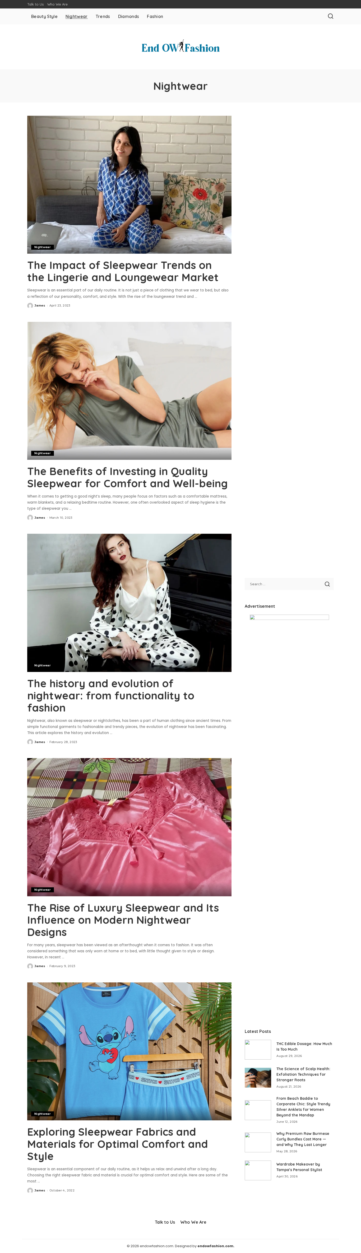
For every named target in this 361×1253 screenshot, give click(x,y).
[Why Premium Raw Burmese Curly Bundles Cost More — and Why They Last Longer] (258, 1142)
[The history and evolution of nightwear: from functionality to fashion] (129, 603)
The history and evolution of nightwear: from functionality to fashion (110, 695)
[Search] (330, 16)
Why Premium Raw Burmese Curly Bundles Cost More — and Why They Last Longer (302, 1139)
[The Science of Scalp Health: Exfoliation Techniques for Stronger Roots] (258, 1078)
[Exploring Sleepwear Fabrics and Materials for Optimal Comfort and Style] (129, 1051)
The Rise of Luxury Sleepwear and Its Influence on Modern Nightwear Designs (123, 920)
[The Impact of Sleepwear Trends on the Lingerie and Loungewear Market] (129, 185)
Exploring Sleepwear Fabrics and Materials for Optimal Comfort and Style (117, 1144)
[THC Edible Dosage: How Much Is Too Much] (258, 1050)
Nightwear (42, 247)
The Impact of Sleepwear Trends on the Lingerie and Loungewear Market (123, 271)
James (40, 305)
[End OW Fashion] (180, 47)
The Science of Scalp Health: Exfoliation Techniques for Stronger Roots (303, 1074)
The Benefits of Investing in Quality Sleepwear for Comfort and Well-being (127, 477)
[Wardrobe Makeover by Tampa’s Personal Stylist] (258, 1170)
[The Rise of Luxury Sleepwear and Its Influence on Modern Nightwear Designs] (129, 827)
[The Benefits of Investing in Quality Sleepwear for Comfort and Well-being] (129, 391)
